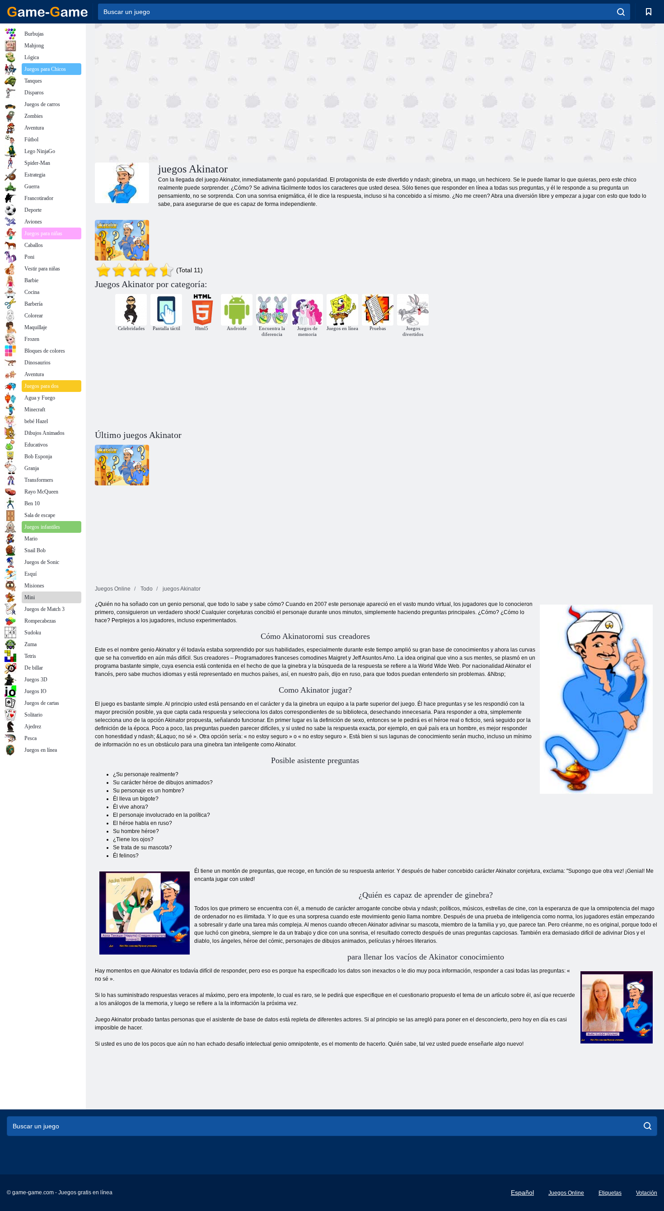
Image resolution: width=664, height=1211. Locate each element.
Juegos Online (566, 1193)
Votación (646, 1193)
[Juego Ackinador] (122, 240)
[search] (621, 11)
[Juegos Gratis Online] (47, 12)
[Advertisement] (235, 91)
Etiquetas (610, 1193)
